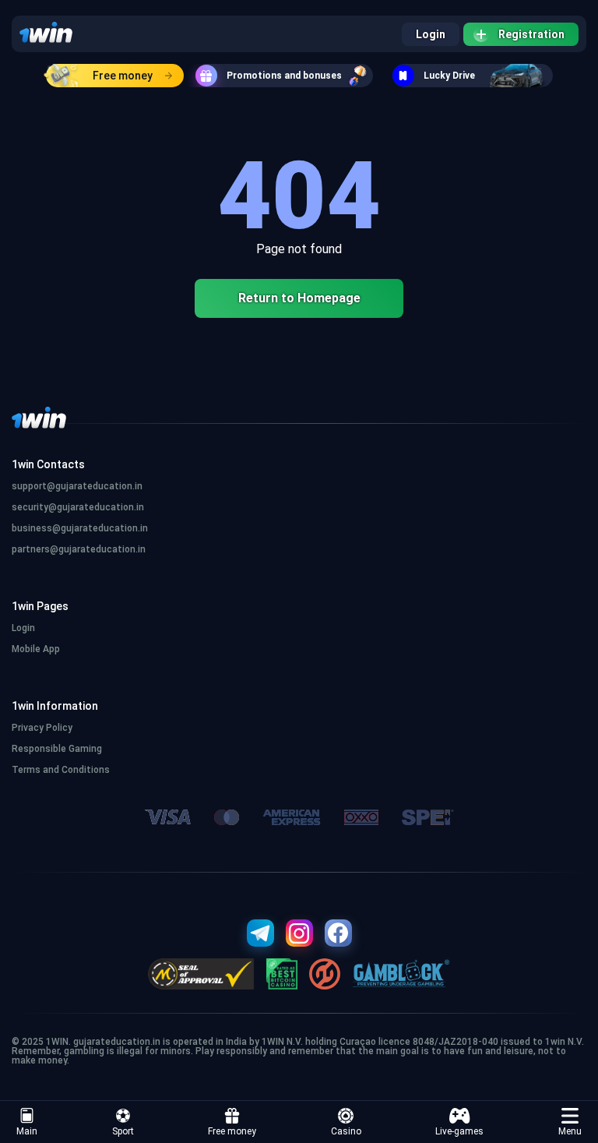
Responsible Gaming (57, 748)
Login (430, 34)
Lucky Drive (449, 75)
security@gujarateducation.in (78, 507)
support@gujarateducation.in (77, 486)
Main (26, 1131)
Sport (123, 1131)
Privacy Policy (42, 727)
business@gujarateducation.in (80, 528)
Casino (346, 1131)
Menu (570, 1131)
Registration (531, 34)
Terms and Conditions (61, 769)
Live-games (459, 1131)
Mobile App (36, 649)
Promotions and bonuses (284, 75)
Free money (123, 75)
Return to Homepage (299, 298)
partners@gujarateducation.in (79, 549)
